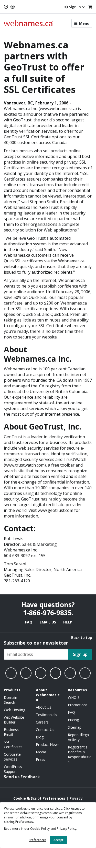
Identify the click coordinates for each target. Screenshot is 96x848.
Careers (42, 722)
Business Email (11, 732)
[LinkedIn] (40, 673)
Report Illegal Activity (79, 737)
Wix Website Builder (14, 720)
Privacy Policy (66, 828)
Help (67, 622)
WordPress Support (13, 769)
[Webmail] (12, 7)
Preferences (37, 840)
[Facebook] (11, 673)
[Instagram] (25, 673)
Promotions (78, 704)
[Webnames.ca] (28, 23)
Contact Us (45, 729)
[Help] (6, 7)
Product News (47, 744)
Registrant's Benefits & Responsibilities (79, 754)
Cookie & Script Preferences (39, 798)
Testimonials (46, 714)
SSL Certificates (13, 744)
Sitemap (74, 727)
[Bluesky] (55, 673)
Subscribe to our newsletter (36, 642)
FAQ (28, 622)
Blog (40, 737)
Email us (48, 622)
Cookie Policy (40, 828)
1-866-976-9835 (47, 612)
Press (40, 759)
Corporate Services (12, 757)
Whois (74, 697)
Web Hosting (14, 709)
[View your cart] (90, 6)
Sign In (75, 6)
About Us (43, 707)
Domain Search (10, 700)
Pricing (73, 719)
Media (41, 751)
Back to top (81, 637)
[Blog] (70, 673)
